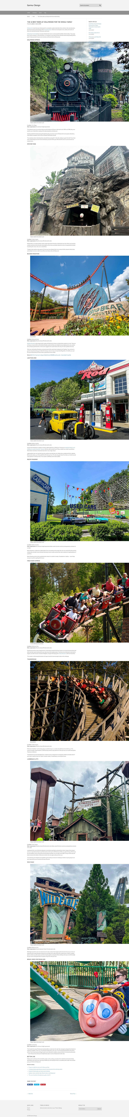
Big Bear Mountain (31, 343)
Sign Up (99, 1108)
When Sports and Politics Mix (95, 37)
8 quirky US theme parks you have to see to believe (39, 1071)
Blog (40, 12)
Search (28, 1108)
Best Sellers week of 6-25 (94, 32)
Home (28, 12)
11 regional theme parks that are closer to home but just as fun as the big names (45, 1069)
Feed (34, 16)
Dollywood (29, 28)
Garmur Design (34, 1115)
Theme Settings (58, 1108)
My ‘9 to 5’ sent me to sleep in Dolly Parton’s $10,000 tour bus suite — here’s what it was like (51, 355)
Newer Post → (73, 1093)
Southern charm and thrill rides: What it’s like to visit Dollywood (42, 1073)
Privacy (28, 1109)
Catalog (34, 12)
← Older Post (30, 1093)
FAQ (45, 12)
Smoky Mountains (48, 29)
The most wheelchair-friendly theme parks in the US (39, 1075)
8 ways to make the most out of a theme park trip (39, 1067)
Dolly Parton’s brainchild (32, 33)
